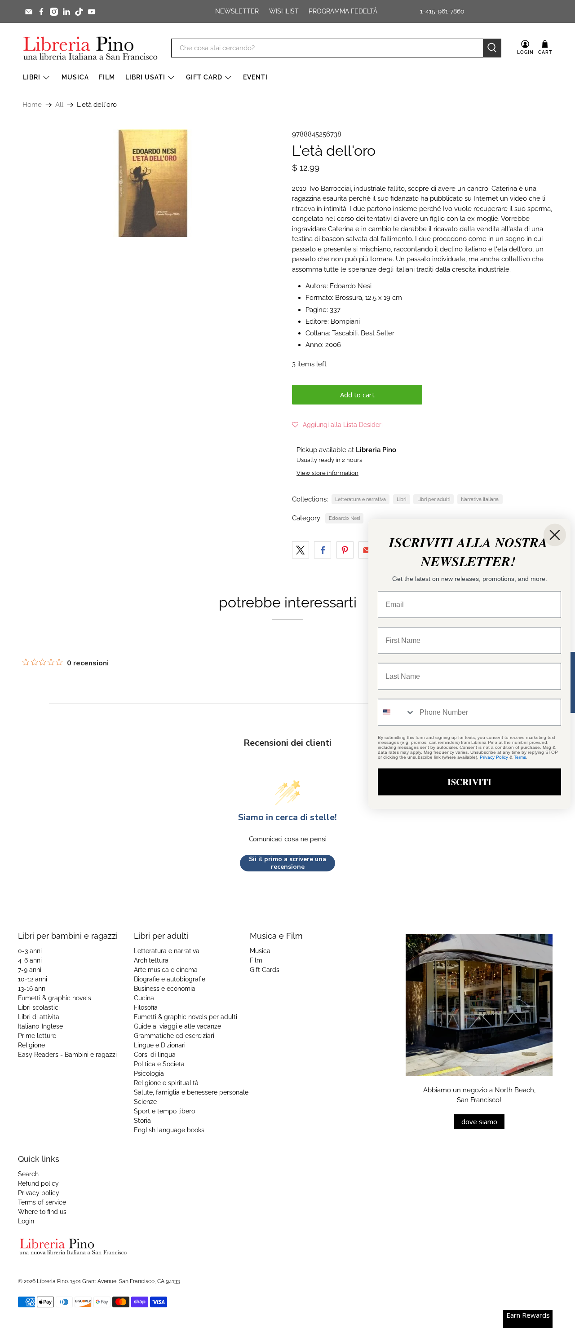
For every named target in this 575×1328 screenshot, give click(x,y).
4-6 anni (30, 960)
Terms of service (42, 1202)
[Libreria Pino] (90, 48)
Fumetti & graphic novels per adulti (185, 1016)
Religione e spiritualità (166, 1082)
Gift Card (204, 77)
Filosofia (146, 1007)
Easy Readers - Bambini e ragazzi (67, 1054)
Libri (31, 77)
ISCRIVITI (469, 781)
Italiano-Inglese (40, 1026)
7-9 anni (29, 969)
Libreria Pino (52, 1281)
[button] (337, 424)
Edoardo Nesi (344, 518)
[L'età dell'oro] (152, 183)
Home (32, 104)
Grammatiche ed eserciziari (174, 1035)
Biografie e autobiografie (169, 979)
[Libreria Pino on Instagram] (54, 12)
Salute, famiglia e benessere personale (191, 1092)
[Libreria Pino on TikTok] (79, 12)
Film (107, 77)
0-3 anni (30, 950)
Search (28, 1174)
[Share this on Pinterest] (345, 549)
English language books (169, 1130)
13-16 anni (32, 988)
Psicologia (149, 1073)
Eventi (255, 77)
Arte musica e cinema (166, 969)
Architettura (151, 960)
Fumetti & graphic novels (54, 998)
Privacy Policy (494, 757)
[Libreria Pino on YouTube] (92, 12)
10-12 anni (32, 979)
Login (26, 1221)
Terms (520, 757)
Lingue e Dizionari (160, 1045)
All (59, 104)
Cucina (144, 998)
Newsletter (237, 11)
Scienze (145, 1101)
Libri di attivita (38, 1016)
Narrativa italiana (480, 499)
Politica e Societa (159, 1064)
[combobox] (396, 712)
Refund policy (38, 1183)
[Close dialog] (555, 535)
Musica (75, 77)
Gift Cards (264, 969)
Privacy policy (38, 1192)
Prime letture (37, 1035)
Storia (142, 1120)
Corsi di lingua (155, 1054)
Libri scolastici (39, 1007)
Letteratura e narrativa (360, 499)
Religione (31, 1045)
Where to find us (42, 1211)
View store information (327, 473)
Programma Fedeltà (343, 11)
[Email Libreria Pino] (29, 12)
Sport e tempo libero (164, 1111)
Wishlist (284, 11)
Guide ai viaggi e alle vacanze (177, 1026)
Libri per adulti (433, 499)
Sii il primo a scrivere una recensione (287, 863)
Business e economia (164, 988)
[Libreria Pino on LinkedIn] (66, 12)
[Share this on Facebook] (322, 549)
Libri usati (145, 77)
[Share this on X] (300, 549)
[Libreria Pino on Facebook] (41, 12)
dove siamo (479, 1121)
